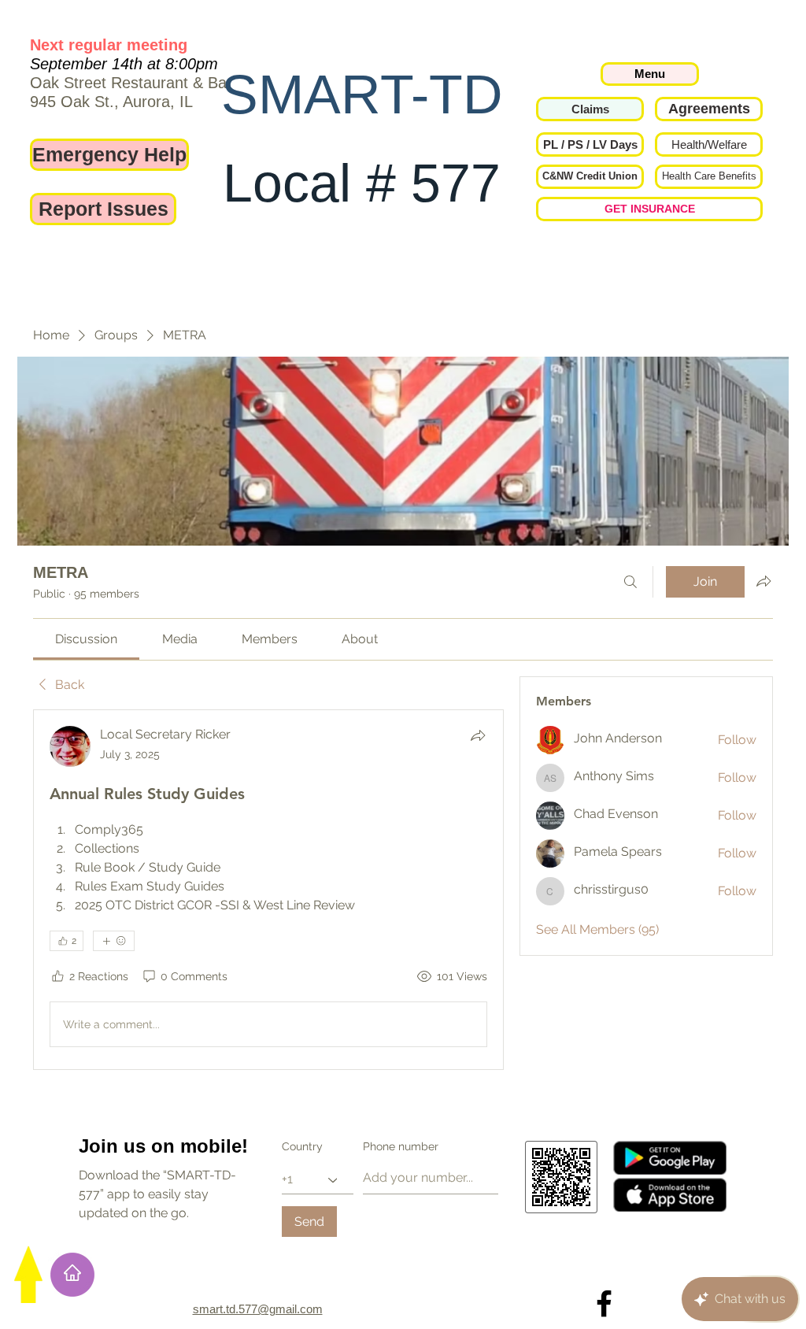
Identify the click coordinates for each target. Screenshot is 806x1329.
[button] (590, 144)
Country (302, 1146)
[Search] (630, 582)
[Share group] (763, 581)
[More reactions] (114, 941)
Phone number (400, 1146)
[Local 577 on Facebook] (604, 1303)
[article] (268, 889)
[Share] (477, 735)
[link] (86, 638)
